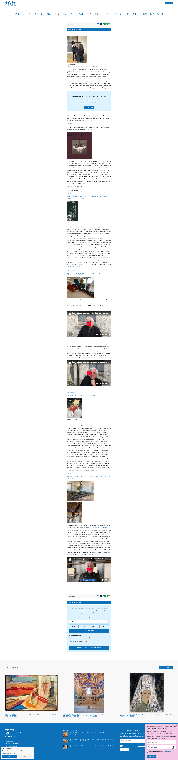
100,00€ (94, 626)
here (92, 129)
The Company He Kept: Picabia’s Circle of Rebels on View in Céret (146, 715)
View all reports (165, 667)
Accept (9, 756)
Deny (25, 756)
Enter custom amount (89, 630)
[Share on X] (101, 24)
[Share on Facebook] (98, 24)
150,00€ (104, 626)
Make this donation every (77, 641)
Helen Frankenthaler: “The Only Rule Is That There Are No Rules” (30, 715)
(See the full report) (75, 266)
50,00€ (84, 626)
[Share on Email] (109, 24)
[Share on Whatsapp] (106, 24)
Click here (89, 107)
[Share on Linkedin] (104, 24)
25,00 (73, 626)
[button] (32, 748)
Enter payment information (89, 648)
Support (168, 3)
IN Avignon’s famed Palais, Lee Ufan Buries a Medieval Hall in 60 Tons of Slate (85, 715)
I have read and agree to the (160, 751)
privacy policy (142, 746)
